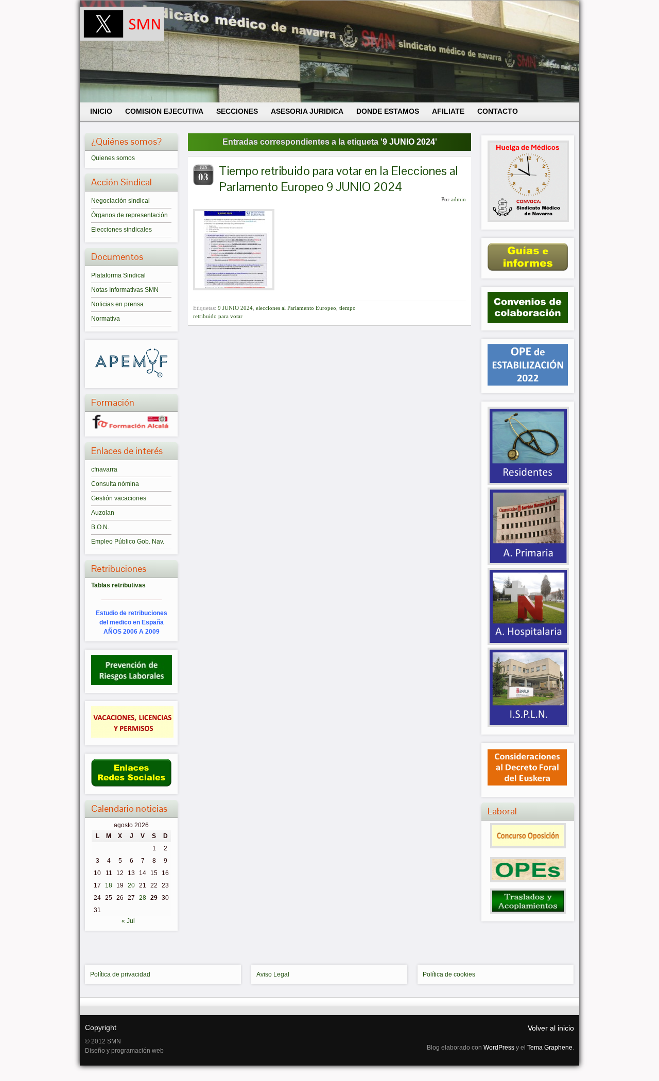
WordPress (498, 1047)
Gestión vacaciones (118, 498)
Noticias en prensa (117, 304)
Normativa (105, 318)
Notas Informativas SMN (125, 289)
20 (131, 885)
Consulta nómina (115, 483)
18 (108, 885)
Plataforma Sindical (118, 275)
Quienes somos (113, 158)
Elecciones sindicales (121, 229)
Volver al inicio (551, 1028)
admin (458, 199)
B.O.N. (100, 527)
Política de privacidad (120, 974)
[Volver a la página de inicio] (329, 51)
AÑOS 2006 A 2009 (131, 631)
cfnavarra (104, 469)
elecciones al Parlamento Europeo (296, 308)
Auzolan (102, 512)
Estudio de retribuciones (131, 613)
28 (142, 897)
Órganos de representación (129, 215)
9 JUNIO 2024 (235, 308)
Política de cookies (449, 974)
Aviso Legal (272, 974)
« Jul (128, 921)
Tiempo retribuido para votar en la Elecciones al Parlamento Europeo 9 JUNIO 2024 (338, 179)
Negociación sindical (120, 200)
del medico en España (131, 622)
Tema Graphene (550, 1047)
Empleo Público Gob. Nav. (127, 541)
